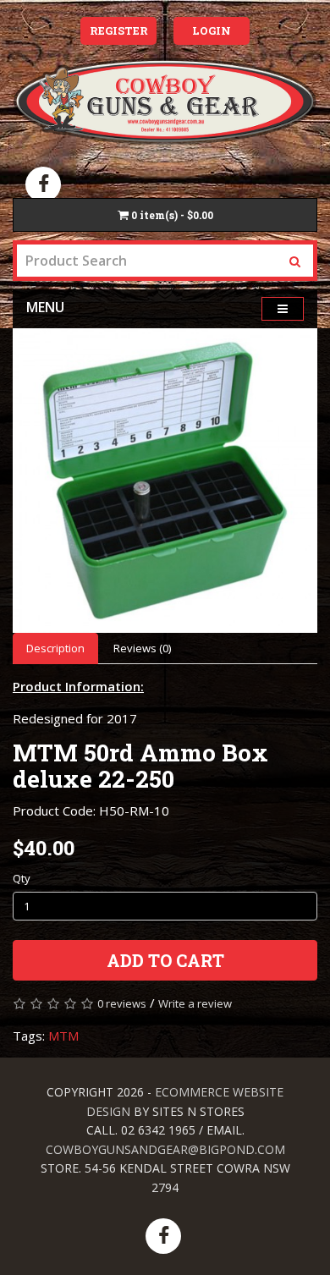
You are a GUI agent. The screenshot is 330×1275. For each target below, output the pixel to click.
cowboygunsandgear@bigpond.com (165, 1149)
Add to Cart (165, 960)
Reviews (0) (142, 648)
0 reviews (121, 1003)
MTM (63, 1035)
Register (119, 30)
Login (211, 30)
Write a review (195, 1003)
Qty (21, 878)
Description (55, 648)
